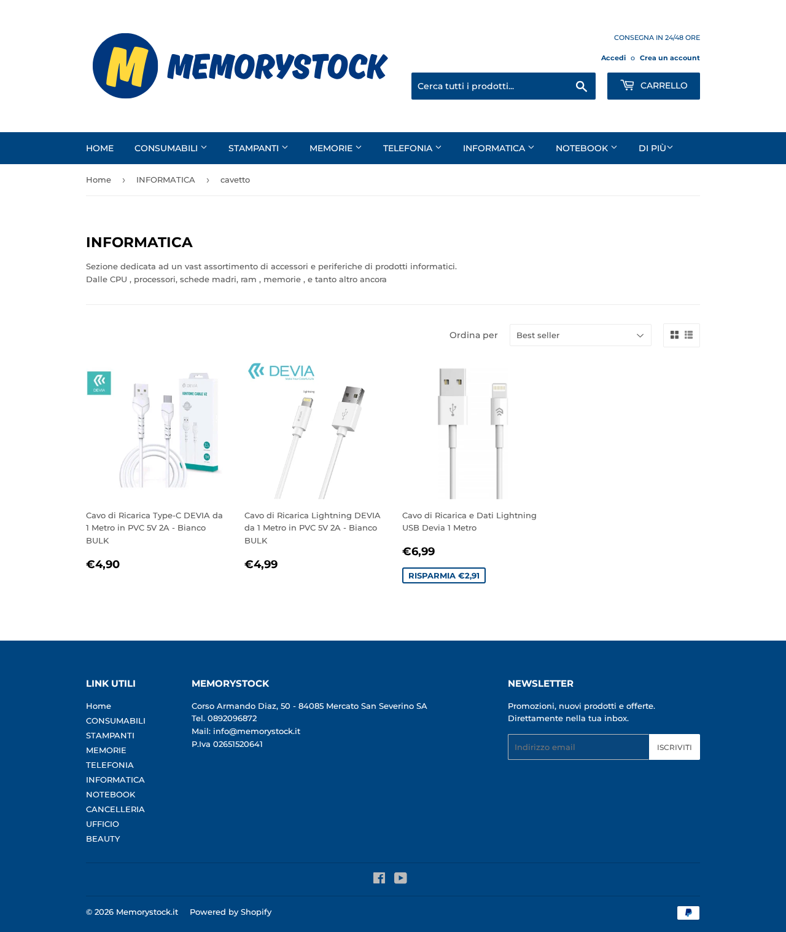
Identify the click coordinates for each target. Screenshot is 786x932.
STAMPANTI (254, 148)
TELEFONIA (409, 148)
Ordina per (473, 335)
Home (100, 148)
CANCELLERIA (115, 809)
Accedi (613, 57)
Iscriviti (674, 747)
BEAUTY (103, 838)
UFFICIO (102, 824)
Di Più (652, 148)
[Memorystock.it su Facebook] (379, 880)
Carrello (663, 85)
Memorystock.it (147, 912)
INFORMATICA (495, 148)
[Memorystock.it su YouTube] (400, 880)
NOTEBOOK (583, 148)
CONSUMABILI (167, 148)
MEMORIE (332, 148)
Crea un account (670, 57)
